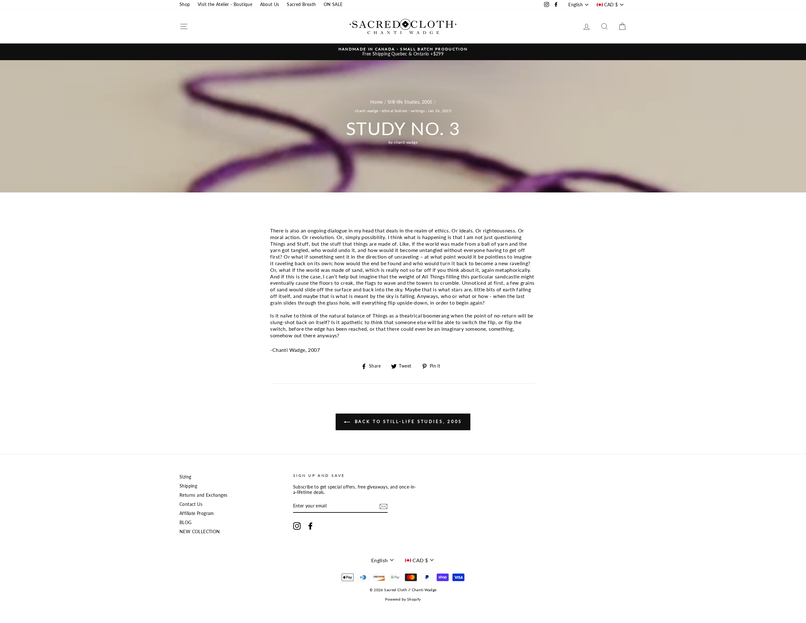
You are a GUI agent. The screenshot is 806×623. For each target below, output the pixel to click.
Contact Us (190, 504)
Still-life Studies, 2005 (410, 102)
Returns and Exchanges (203, 495)
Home (376, 102)
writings (418, 110)
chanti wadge (366, 110)
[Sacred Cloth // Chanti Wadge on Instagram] (297, 526)
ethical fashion (395, 110)
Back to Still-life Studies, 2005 (408, 421)
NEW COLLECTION (199, 531)
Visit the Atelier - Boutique (225, 4)
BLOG (185, 522)
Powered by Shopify (403, 599)
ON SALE (333, 4)
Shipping (188, 486)
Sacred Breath (301, 4)
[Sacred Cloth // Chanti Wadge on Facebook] (310, 526)
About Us (269, 4)
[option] (403, 52)
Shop (184, 4)
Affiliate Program (196, 513)
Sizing (185, 476)
